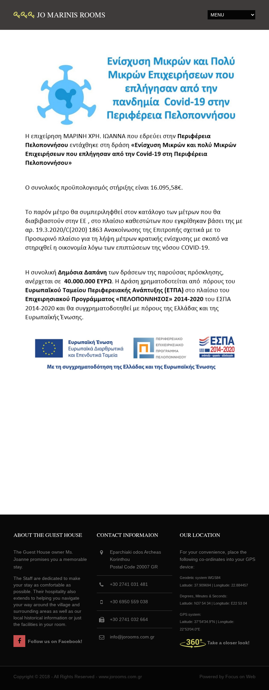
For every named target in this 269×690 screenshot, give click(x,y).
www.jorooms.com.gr (120, 676)
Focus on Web (240, 676)
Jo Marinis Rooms (70, 14)
